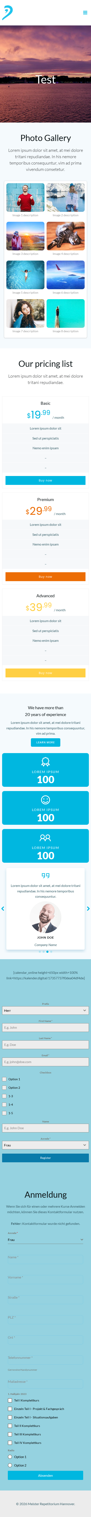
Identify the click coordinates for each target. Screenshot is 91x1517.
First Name (45, 1021)
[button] (40, 952)
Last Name (45, 1038)
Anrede (46, 1138)
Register (45, 1158)
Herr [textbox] (7, 1010)
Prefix (45, 1003)
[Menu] (85, 12)
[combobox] (45, 1010)
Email (45, 1055)
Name (45, 1121)
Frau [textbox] (7, 1145)
